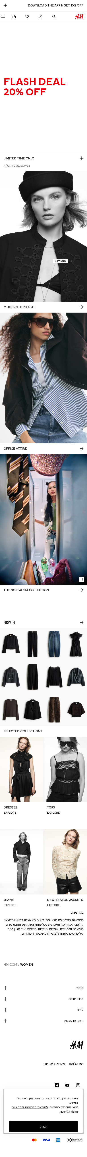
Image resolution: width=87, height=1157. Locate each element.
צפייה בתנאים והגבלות (17, 165)
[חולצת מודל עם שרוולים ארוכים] (11, 709)
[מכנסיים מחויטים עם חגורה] (33, 644)
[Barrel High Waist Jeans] (54, 709)
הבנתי (43, 1126)
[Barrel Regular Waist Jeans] (54, 644)
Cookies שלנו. (68, 1111)
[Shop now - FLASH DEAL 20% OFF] (81, 158)
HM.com (10, 964)
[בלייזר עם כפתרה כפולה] (33, 709)
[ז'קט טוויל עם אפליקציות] (11, 644)
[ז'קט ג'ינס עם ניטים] (11, 676)
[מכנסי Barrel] (33, 676)
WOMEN (26, 964)
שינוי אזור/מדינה (55, 1063)
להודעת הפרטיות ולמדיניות (30, 1107)
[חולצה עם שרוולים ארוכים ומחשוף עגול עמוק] (54, 676)
